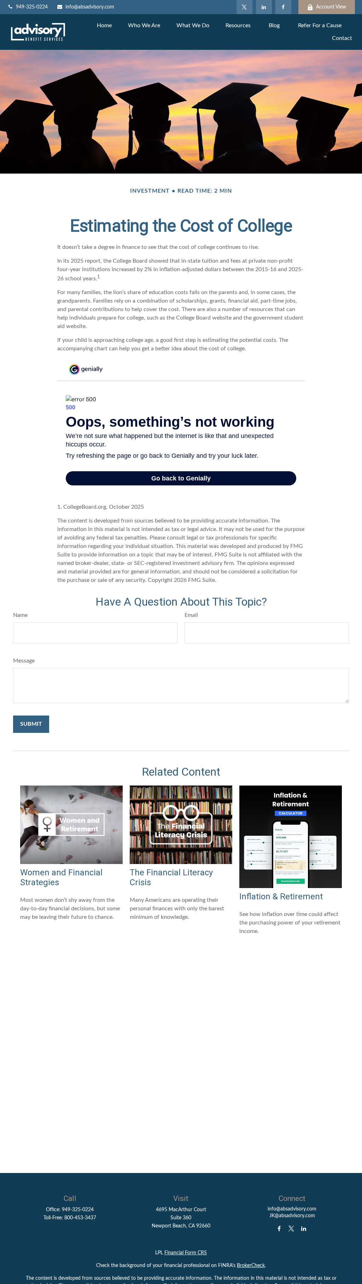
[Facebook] (283, 7)
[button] (104, 25)
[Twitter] (244, 7)
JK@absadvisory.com (292, 1215)
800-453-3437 (80, 1217)
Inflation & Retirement (281, 896)
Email (191, 615)
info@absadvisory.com (89, 7)
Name (20, 615)
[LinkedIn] (264, 7)
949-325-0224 (32, 7)
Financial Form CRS (185, 1252)
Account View (331, 7)
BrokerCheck (251, 1265)
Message (24, 661)
